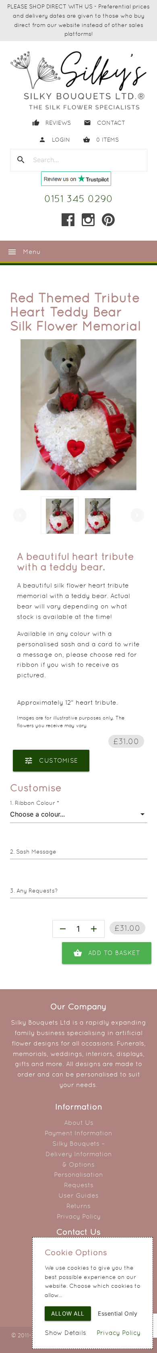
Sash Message (36, 851)
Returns (78, 1206)
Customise (51, 760)
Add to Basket (106, 953)
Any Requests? (37, 890)
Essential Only (117, 1313)
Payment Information (78, 1133)
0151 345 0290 (78, 198)
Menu (24, 252)
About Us (78, 1122)
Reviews (51, 122)
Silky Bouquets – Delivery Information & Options (78, 1154)
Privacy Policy (79, 1216)
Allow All (68, 1313)
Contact (104, 122)
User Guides (78, 1195)
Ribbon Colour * (37, 803)
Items (101, 139)
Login (54, 139)
